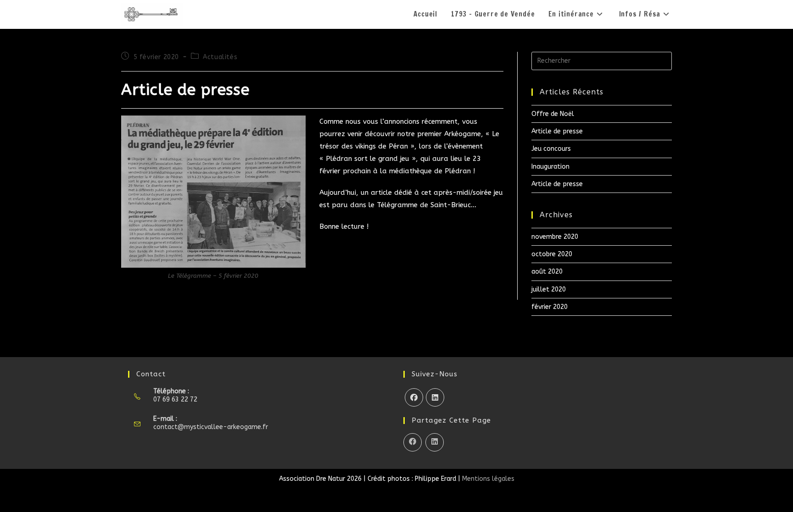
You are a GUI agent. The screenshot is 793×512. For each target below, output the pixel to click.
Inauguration (550, 167)
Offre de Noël (552, 114)
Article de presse (557, 131)
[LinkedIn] (435, 397)
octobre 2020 (551, 254)
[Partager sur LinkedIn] (434, 442)
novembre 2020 (554, 237)
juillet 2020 (548, 289)
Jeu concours (551, 149)
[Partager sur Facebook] (412, 442)
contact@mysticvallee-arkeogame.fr (210, 427)
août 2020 (547, 271)
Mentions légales (488, 479)
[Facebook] (414, 397)
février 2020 (549, 307)
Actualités (220, 57)
